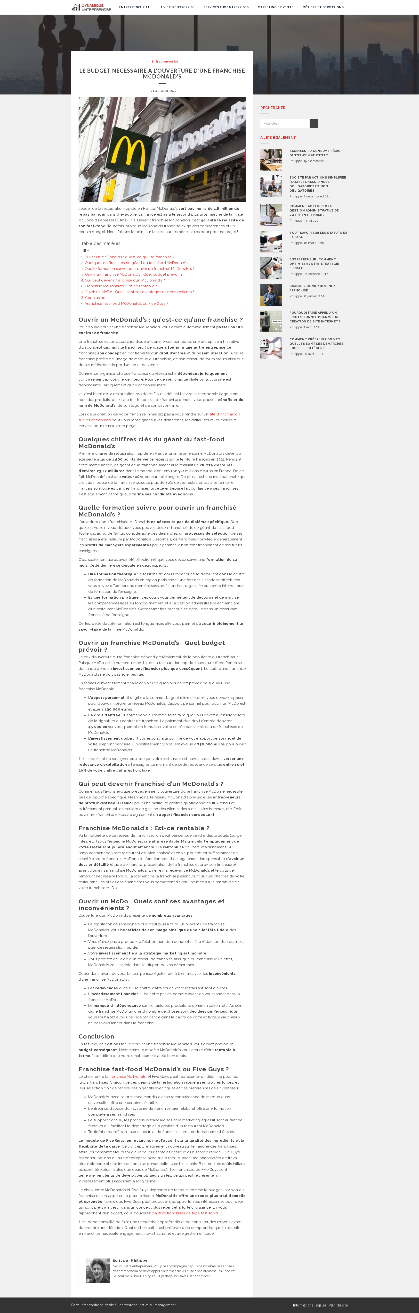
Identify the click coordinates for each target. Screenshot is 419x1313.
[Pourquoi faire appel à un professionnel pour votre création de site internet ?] (271, 321)
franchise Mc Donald (127, 1076)
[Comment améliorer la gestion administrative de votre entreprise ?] (271, 215)
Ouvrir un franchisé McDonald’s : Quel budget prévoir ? (134, 274)
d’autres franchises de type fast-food (185, 1213)
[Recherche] (314, 123)
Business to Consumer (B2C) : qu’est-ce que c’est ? (316, 153)
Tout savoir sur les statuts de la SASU (318, 235)
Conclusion (95, 298)
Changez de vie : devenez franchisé (312, 288)
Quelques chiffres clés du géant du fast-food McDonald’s (136, 263)
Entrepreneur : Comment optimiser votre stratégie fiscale (314, 264)
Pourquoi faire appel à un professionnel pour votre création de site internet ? (315, 317)
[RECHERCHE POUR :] (284, 123)
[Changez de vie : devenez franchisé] (271, 295)
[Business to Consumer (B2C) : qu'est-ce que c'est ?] (271, 160)
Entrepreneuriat (134, 7)
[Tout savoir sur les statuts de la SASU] (271, 241)
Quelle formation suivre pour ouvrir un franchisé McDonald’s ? (140, 268)
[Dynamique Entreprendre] (91, 7)
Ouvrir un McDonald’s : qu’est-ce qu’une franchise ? (129, 257)
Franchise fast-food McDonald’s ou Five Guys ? (126, 303)
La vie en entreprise (176, 7)
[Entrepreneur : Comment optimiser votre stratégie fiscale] (271, 268)
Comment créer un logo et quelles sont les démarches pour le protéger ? (317, 344)
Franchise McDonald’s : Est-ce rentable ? (121, 286)
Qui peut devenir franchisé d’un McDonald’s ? (125, 280)
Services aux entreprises (226, 7)
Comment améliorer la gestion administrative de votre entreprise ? (314, 210)
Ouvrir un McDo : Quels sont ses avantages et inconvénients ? (139, 292)
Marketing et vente (275, 7)
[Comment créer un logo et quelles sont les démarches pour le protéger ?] (271, 348)
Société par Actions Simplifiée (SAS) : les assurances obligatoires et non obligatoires (318, 184)
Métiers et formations (323, 7)
